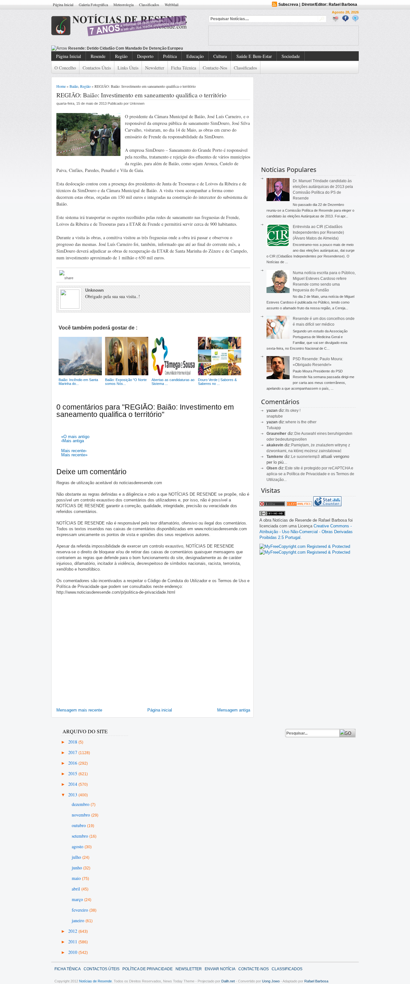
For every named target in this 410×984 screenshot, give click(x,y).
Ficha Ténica (67, 969)
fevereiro (80, 910)
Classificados (149, 4)
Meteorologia (123, 4)
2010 (73, 952)
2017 (73, 752)
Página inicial (159, 710)
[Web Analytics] (299, 504)
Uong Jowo (271, 981)
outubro (79, 825)
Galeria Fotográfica (93, 4)
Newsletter (154, 68)
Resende (98, 56)
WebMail (171, 4)
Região (121, 56)
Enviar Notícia (220, 969)
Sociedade (291, 56)
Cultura (220, 56)
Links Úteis (128, 68)
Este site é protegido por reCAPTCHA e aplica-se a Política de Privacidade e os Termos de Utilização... (310, 474)
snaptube (274, 416)
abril (76, 889)
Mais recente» (74, 455)
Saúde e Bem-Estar (254, 56)
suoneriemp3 (308, 456)
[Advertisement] (283, 35)
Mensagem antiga (233, 710)
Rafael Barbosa (316, 981)
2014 (73, 784)
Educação (195, 56)
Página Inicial (63, 4)
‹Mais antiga (72, 441)
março (78, 899)
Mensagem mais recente (79, 710)
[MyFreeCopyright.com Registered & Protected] (304, 546)
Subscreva (288, 4)
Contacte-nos (215, 68)
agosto (78, 846)
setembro (80, 836)
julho (77, 857)
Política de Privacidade (147, 969)
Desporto (145, 56)
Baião (74, 86)
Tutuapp (273, 428)
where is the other (300, 422)
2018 (73, 742)
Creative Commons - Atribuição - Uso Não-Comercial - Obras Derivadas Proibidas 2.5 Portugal (306, 532)
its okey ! (292, 410)
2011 (73, 942)
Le (294, 456)
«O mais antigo (75, 437)
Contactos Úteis (97, 68)
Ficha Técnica (183, 68)
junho (77, 868)
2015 (73, 773)
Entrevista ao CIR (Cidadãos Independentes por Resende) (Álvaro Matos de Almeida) (318, 232)
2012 (73, 931)
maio (77, 878)
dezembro (81, 804)
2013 (73, 795)
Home (61, 86)
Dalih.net (228, 981)
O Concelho (65, 68)
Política (170, 56)
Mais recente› (73, 451)
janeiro (79, 920)
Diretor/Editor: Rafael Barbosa (329, 4)
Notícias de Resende (95, 981)
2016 (73, 763)
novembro (81, 815)
